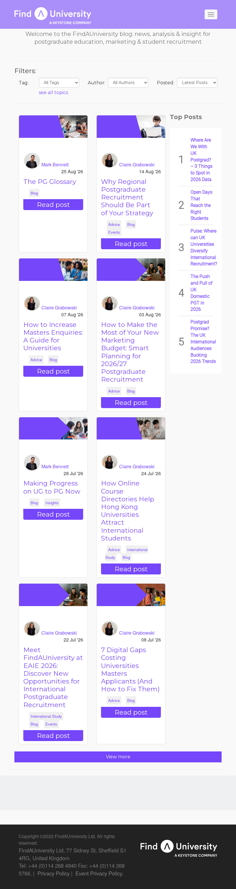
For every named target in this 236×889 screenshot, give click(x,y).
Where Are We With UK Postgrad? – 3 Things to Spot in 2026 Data (201, 159)
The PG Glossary (49, 182)
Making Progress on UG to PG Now (51, 487)
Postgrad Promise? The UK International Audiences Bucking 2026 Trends (203, 341)
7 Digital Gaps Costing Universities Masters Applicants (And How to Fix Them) (130, 669)
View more (118, 756)
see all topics (53, 92)
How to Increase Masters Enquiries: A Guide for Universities (53, 336)
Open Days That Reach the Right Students (201, 205)
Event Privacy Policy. (99, 873)
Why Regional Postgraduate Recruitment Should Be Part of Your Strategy (127, 197)
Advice (114, 224)
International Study (46, 716)
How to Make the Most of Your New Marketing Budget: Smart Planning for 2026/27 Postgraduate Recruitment (130, 352)
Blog (34, 193)
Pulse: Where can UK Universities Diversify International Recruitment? (204, 247)
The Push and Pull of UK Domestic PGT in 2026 (201, 293)
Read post (53, 205)
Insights (52, 502)
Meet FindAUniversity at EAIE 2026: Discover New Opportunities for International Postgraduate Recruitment (53, 677)
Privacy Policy (53, 873)
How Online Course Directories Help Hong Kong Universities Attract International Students (127, 510)
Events (114, 232)
